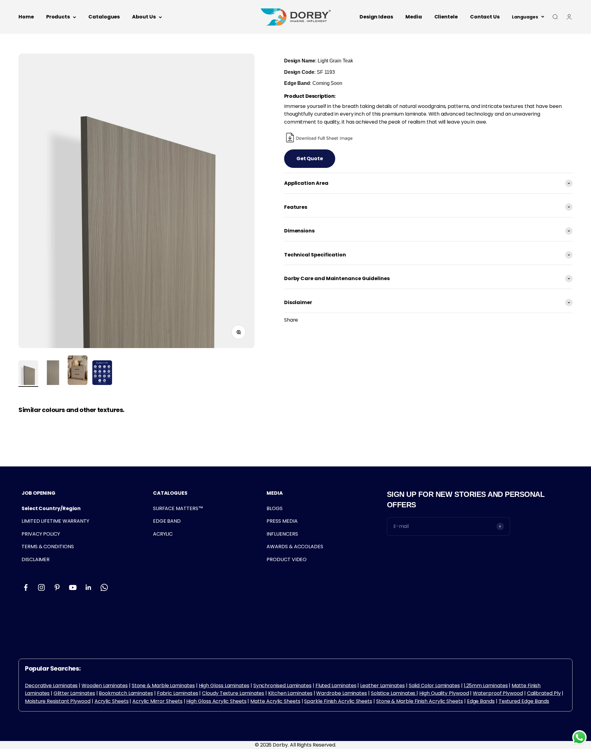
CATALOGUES (170, 493)
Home (26, 16)
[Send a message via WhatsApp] (579, 737)
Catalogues (104, 16)
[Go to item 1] (28, 373)
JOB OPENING (38, 493)
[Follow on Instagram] (41, 587)
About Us (143, 16)
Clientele (446, 16)
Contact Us (485, 16)
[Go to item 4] (102, 373)
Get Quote (309, 158)
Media (413, 16)
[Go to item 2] (53, 373)
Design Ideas (376, 16)
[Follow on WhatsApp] (104, 587)
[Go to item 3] (77, 371)
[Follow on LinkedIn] (88, 587)
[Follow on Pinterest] (57, 587)
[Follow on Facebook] (26, 587)
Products (58, 16)
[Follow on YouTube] (73, 587)
